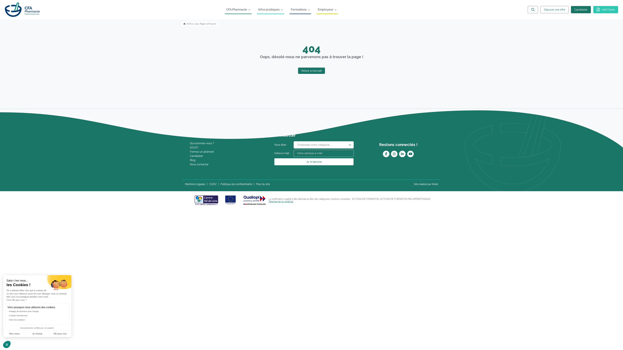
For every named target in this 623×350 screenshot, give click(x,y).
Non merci (14, 333)
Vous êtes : (280, 144)
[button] (7, 344)
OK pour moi (60, 333)
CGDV (213, 184)
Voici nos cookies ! (17, 320)
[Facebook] (386, 154)
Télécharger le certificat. (281, 201)
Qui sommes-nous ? (202, 143)
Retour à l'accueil (311, 70)
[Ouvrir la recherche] (533, 9)
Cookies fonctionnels (18, 316)
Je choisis (37, 333)
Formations (299, 9)
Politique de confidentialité (236, 184)
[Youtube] (411, 154)
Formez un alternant (202, 151)
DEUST (194, 147)
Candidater (580, 9)
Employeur (325, 9)
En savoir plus (203, 135)
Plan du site (263, 184)
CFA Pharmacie (236, 9)
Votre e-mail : (282, 153)
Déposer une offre (554, 9)
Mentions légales (195, 184)
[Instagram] (394, 154)
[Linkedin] (402, 154)
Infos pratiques (269, 9)
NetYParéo (608, 9)
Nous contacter (199, 164)
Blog (192, 160)
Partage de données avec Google (24, 311)
